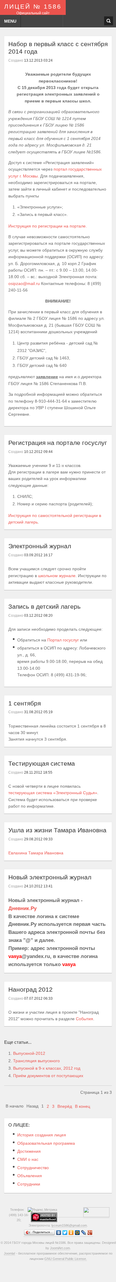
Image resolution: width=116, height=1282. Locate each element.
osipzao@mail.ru (24, 283)
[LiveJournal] (84, 1233)
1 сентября (24, 703)
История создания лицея (41, 1135)
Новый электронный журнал (49, 877)
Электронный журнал (39, 546)
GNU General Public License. (65, 1259)
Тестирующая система (41, 763)
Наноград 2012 (30, 989)
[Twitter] (65, 1233)
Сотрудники (28, 1184)
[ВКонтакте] (59, 1233)
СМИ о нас (27, 1159)
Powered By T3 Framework (58, 1270)
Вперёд (64, 1106)
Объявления (29, 1175)
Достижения (29, 1151)
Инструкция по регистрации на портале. (47, 226)
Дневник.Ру (22, 908)
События (84, 1018)
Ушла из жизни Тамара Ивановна (57, 830)
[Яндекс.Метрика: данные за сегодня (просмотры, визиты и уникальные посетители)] (42, 1210)
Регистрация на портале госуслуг (57, 442)
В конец (82, 1106)
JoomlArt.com (60, 1248)
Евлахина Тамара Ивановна (35, 852)
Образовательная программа (46, 1143)
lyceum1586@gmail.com (69, 1225)
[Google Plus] (90, 1233)
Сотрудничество (33, 1167)
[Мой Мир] (77, 1233)
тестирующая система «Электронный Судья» (52, 792)
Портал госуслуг (63, 640)
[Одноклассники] (71, 1233)
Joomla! (9, 1253)
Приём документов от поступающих (48, 1075)
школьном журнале (57, 575)
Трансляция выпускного (36, 1060)
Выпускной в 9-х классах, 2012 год (46, 1068)
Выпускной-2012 (29, 1053)
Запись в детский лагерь (44, 606)
